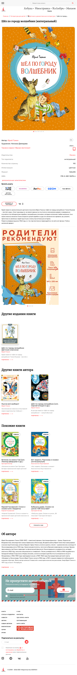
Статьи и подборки (8, 614)
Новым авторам (7, 623)
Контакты (20, 614)
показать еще (38, 525)
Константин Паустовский (40, 464)
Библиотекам (6, 626)
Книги (50, 11)
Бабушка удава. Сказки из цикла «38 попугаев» (42, 508)
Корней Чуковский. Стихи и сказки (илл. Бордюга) (13, 508)
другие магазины (8, 193)
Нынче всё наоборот (10, 404)
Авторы (4, 620)
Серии (4, 629)
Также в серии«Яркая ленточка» (16, 148)
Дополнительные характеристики (14, 180)
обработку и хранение (45, 595)
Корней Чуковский (8, 511)
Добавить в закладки (9, 204)
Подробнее (5, 359)
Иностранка (42, 8)
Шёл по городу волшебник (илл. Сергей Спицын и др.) (44, 405)
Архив (4, 632)
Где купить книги (23, 617)
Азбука (28, 8)
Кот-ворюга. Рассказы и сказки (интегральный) (45, 460)
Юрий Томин (13, 140)
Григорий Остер (7, 464)
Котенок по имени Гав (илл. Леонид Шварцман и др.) (13, 460)
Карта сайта (21, 623)
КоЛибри (58, 8)
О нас (18, 611)
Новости (4, 617)
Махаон (70, 8)
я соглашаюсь (30, 595)
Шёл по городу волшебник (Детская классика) (13, 349)
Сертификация (22, 620)
